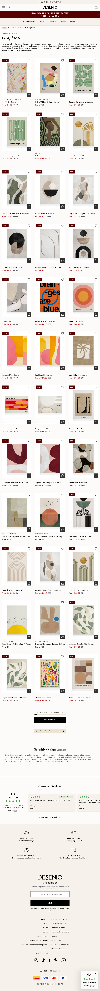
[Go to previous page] (36, 731)
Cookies (54, 936)
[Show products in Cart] (96, 7)
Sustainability (43, 936)
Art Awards (44, 949)
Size (62, 22)
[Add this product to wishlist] (29, 60)
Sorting (72, 22)
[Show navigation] (3, 7)
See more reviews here (50, 817)
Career (46, 932)
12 (59, 731)
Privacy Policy (47, 909)
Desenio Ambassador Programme (35, 945)
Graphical (31, 28)
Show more (50, 720)
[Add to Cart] (29, 95)
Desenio (57, 984)
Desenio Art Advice (59, 919)
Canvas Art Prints (17, 28)
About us (45, 919)
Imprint (46, 928)
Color (43, 22)
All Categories (29, 22)
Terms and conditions (60, 932)
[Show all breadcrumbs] (4, 28)
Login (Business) (42, 953)
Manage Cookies (58, 949)
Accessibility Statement (39, 940)
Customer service (58, 923)
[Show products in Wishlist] (91, 7)
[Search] (9, 7)
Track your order (58, 928)
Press (46, 923)
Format (53, 22)
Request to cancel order (61, 945)
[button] (89, 980)
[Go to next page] (64, 731)
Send (50, 903)
